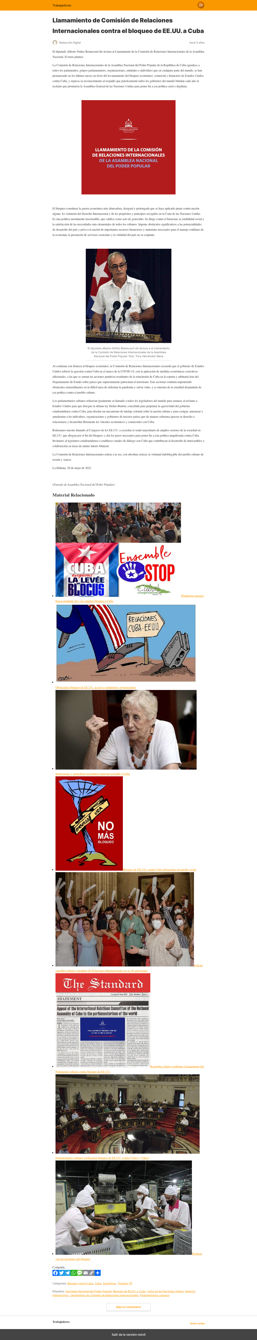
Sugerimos (109, 1283)
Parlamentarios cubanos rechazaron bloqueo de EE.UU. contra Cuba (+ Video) (102, 1158)
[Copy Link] (92, 1275)
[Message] (80, 1275)
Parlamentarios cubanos (154, 1295)
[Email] (86, 1275)
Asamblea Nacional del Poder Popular (88, 1291)
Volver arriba (197, 1323)
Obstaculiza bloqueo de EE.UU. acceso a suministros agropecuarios (96, 687)
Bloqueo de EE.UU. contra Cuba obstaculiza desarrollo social (159, 869)
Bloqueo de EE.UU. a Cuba (129, 1291)
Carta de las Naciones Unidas (165, 1291)
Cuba (98, 1283)
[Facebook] (55, 1275)
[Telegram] (68, 1275)
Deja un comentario (128, 1307)
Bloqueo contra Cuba (80, 1283)
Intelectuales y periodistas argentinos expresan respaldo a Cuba (93, 774)
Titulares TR (124, 1283)
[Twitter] (62, 1275)
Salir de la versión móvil (128, 1334)
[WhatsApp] (74, 1275)
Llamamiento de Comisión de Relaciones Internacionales (104, 1295)
